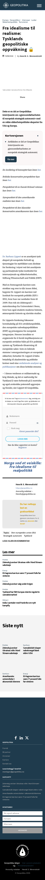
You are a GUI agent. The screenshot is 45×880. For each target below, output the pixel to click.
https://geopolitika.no (24, 488)
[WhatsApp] (22, 102)
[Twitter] (16, 102)
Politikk (5, 560)
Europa (5, 20)
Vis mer (10, 159)
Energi (4, 570)
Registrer (22, 447)
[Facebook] (11, 102)
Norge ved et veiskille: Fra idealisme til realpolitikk (22, 467)
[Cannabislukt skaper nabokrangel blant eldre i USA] (32, 636)
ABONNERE (22, 830)
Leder (33, 20)
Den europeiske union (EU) (23, 532)
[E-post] (34, 102)
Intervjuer (26, 20)
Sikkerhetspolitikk (10, 22)
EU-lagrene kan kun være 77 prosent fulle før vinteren (21, 574)
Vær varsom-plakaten (31, 863)
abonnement (24, 398)
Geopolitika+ (15, 20)
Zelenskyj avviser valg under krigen (17, 584)
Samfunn (26, 645)
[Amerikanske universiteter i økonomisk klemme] (12, 665)
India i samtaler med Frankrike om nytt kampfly (19, 604)
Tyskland (28, 535)
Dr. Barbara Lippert (11, 256)
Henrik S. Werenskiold (31, 56)
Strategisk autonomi (12, 535)
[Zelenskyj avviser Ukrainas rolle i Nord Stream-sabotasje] (12, 636)
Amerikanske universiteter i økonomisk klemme (11, 679)
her (38, 170)
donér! (22, 523)
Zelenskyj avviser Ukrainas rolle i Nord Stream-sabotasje (22, 564)
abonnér (31, 521)
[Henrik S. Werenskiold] (8, 489)
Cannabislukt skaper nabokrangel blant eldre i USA (32, 650)
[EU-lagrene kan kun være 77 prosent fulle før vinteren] (32, 665)
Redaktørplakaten (26, 866)
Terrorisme (23, 22)
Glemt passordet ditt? (29, 431)
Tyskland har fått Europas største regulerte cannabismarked (21, 593)
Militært (5, 600)
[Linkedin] (28, 102)
